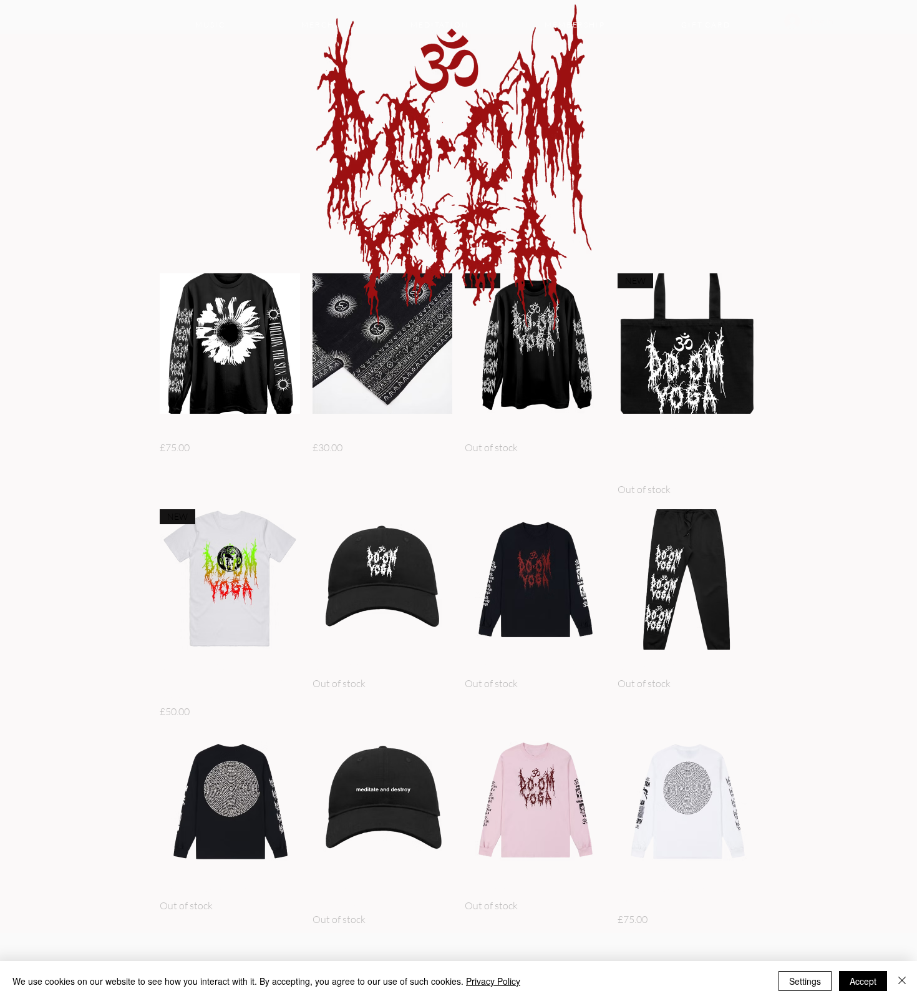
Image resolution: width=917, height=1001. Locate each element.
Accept (863, 981)
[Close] (902, 981)
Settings (805, 981)
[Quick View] (230, 343)
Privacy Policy (493, 981)
